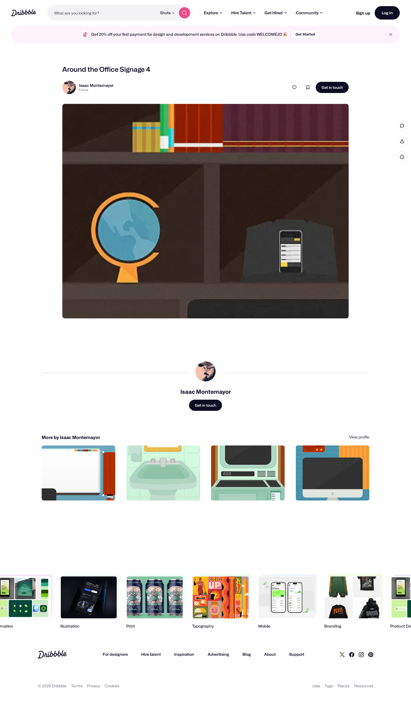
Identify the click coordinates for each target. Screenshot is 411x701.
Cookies (112, 685)
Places (343, 685)
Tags (329, 685)
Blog (246, 654)
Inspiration (184, 654)
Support (296, 654)
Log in (387, 12)
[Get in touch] (82, 490)
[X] (342, 654)
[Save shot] (307, 87)
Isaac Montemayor (96, 85)
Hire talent (151, 654)
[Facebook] (351, 654)
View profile (359, 437)
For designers (115, 654)
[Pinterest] (370, 654)
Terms (76, 685)
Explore (211, 12)
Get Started (305, 34)
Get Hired (273, 12)
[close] (390, 34)
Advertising (218, 654)
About (270, 654)
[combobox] (102, 12)
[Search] (184, 12)
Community (307, 12)
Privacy (93, 685)
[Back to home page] (23, 12)
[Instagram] (361, 654)
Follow (83, 90)
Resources (363, 685)
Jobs (316, 685)
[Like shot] (294, 87)
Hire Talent (241, 12)
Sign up (363, 13)
